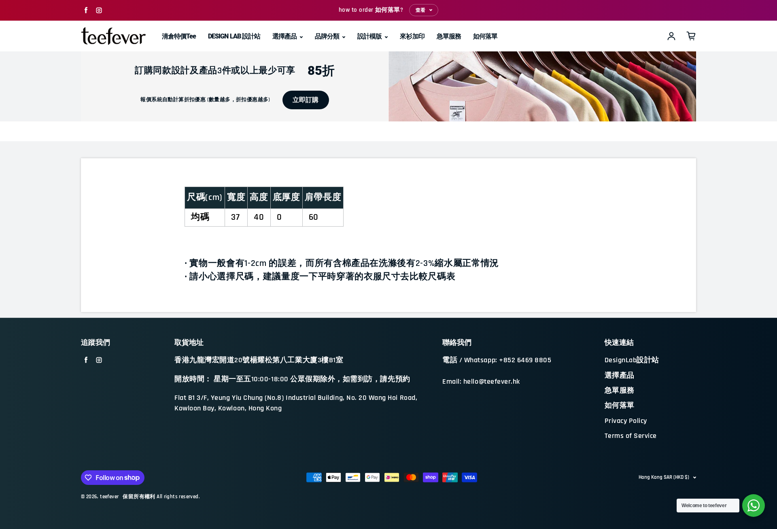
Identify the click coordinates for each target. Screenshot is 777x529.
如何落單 (485, 36)
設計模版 (370, 36)
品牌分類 (327, 36)
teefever (109, 496)
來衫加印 (412, 36)
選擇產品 (285, 36)
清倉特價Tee (179, 36)
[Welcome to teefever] (753, 505)
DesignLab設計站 (632, 360)
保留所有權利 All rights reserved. (161, 496)
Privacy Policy (626, 420)
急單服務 (449, 36)
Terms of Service (631, 435)
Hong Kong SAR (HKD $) (664, 477)
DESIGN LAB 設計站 (234, 36)
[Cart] (691, 36)
